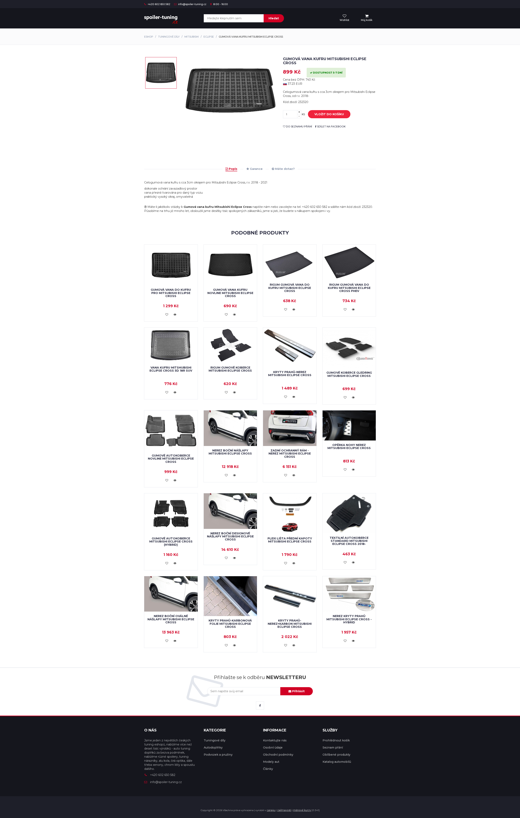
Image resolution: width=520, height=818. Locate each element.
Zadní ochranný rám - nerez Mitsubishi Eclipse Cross (290, 454)
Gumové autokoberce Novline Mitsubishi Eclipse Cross (171, 459)
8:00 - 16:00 (220, 4)
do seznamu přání (298, 126)
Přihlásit (298, 691)
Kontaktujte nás (275, 740)
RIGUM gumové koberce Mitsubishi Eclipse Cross (230, 369)
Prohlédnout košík (336, 740)
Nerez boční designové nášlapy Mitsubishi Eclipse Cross (230, 536)
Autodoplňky (213, 747)
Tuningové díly (169, 36)
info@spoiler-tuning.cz (192, 4)
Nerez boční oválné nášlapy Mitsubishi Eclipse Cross (170, 619)
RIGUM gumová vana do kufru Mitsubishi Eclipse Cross (289, 288)
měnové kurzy (302, 810)
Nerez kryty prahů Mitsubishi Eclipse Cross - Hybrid (349, 619)
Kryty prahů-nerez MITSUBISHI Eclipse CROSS (289, 373)
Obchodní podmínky (278, 754)
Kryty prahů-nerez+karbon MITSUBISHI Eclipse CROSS (290, 624)
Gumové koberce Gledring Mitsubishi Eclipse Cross (349, 374)
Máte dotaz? (284, 169)
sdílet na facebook (331, 126)
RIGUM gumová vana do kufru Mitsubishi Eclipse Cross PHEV (349, 288)
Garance (256, 169)
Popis (232, 169)
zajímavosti (284, 810)
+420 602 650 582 (158, 4)
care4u (271, 810)
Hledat (274, 18)
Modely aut (271, 762)
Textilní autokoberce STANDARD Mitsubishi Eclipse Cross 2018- (349, 541)
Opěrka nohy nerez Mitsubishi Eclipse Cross (349, 446)
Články (268, 769)
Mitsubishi (191, 36)
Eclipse (209, 36)
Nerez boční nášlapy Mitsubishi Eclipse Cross (230, 452)
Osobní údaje (273, 747)
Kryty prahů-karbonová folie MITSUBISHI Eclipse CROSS (230, 624)
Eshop (148, 36)
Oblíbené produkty (336, 754)
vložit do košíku (329, 114)
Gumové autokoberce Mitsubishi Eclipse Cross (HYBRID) (171, 542)
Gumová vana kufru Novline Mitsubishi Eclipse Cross (230, 293)
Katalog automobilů (337, 762)
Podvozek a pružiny (218, 754)
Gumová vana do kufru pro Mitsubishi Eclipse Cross (171, 293)
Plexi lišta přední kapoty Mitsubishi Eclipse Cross (290, 540)
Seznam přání (333, 747)
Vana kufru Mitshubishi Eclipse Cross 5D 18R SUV (171, 369)
